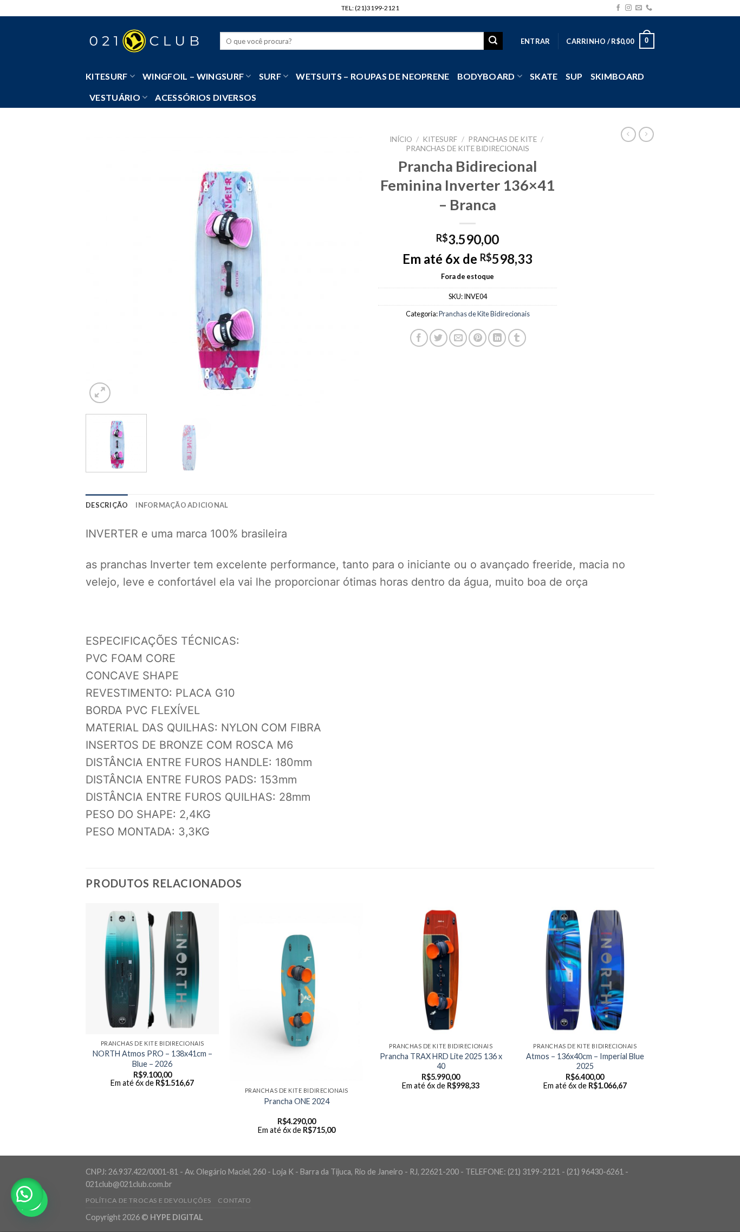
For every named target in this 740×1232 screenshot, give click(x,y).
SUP (574, 76)
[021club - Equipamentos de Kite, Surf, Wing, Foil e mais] (145, 41)
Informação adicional (181, 505)
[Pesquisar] (493, 41)
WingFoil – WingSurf (193, 76)
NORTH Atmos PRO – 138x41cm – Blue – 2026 (152, 1058)
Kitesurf (107, 76)
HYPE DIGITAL (176, 1217)
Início (401, 139)
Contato (234, 1200)
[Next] (343, 267)
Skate (544, 76)
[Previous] (104, 267)
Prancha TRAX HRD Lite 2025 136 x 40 (441, 1061)
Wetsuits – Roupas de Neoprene (372, 76)
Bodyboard (486, 76)
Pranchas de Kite (502, 139)
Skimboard (617, 76)
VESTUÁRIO (114, 97)
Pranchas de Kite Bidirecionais (467, 148)
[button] (27, 1194)
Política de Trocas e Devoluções (148, 1200)
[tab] (107, 505)
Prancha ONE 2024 (296, 1101)
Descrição (107, 505)
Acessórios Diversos (205, 97)
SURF (270, 76)
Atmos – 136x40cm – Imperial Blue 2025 (585, 1061)
